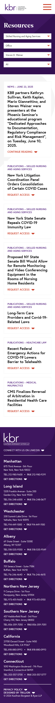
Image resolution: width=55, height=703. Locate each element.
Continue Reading (20, 151)
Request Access (18, 194)
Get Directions (13, 479)
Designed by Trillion (17, 692)
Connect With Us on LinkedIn (22, 450)
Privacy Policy (13, 689)
